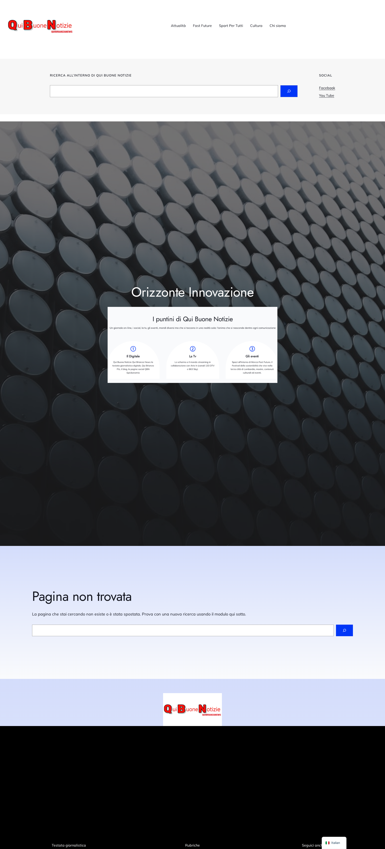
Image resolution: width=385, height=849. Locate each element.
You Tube (326, 95)
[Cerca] (344, 630)
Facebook (327, 88)
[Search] (289, 91)
